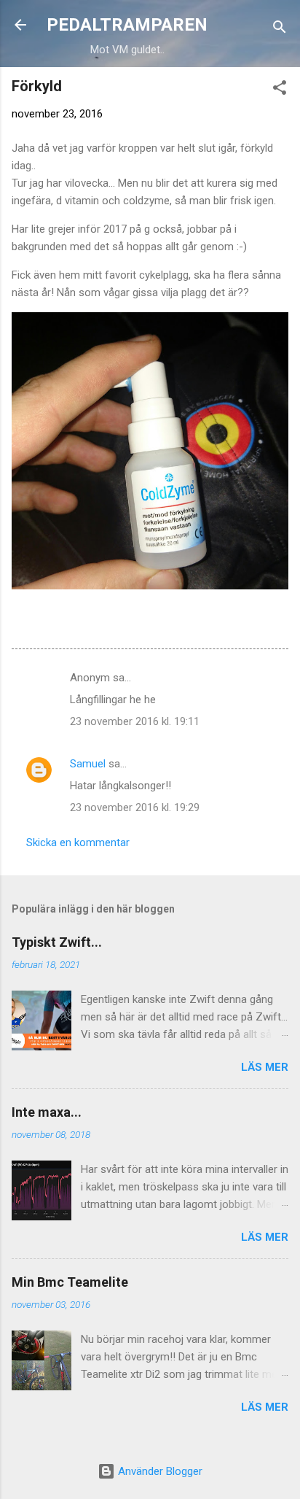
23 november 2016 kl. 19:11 (135, 721)
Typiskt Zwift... (57, 942)
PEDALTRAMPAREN (127, 25)
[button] (279, 90)
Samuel (88, 763)
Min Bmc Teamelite (70, 1282)
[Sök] (279, 29)
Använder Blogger (158, 1471)
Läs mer (264, 1067)
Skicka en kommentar (78, 842)
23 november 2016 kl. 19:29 (135, 807)
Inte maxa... (47, 1112)
